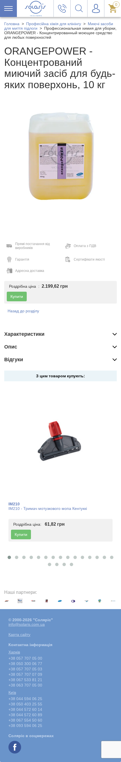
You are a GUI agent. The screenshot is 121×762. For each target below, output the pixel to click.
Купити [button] (16, 296)
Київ (12, 692)
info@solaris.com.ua (26, 624)
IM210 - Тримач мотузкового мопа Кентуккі (47, 508)
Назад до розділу (23, 311)
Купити (21, 534)
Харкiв (14, 652)
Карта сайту (19, 634)
